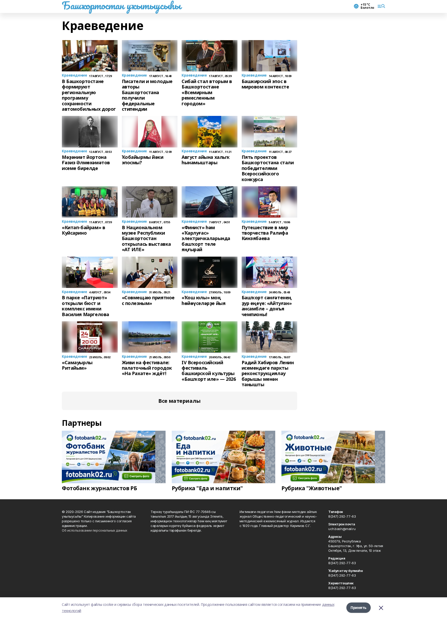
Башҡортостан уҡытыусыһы (121, 5)
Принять (359, 607)
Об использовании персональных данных (94, 530)
